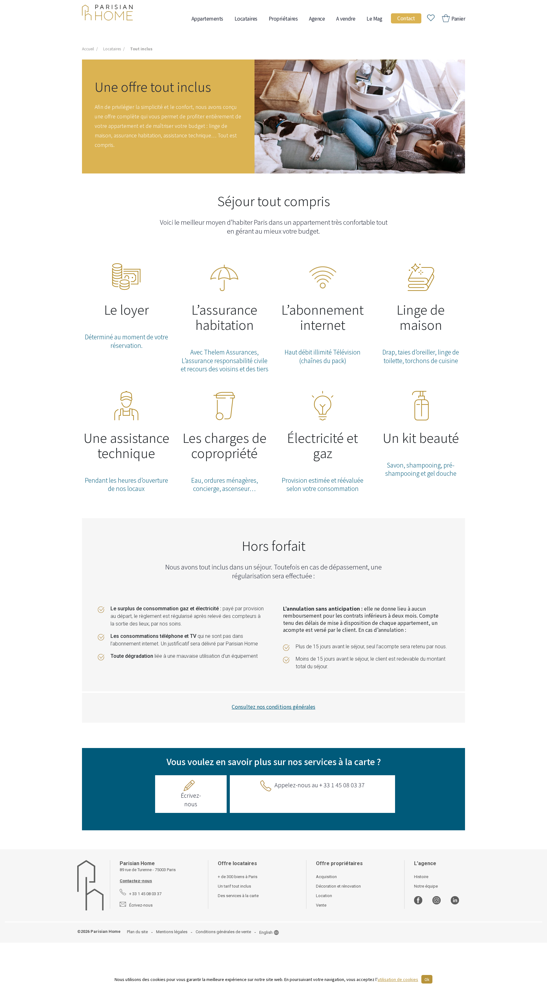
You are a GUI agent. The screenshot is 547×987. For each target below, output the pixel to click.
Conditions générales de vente (223, 931)
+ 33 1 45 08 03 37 (145, 893)
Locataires (246, 18)
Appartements (207, 18)
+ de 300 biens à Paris (237, 876)
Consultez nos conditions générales (273, 706)
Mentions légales (171, 931)
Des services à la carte (238, 895)
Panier (457, 18)
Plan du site (137, 931)
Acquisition (326, 876)
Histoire (421, 876)
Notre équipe (426, 886)
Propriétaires (283, 18)
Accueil (88, 48)
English (266, 932)
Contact (406, 18)
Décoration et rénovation (338, 886)
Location (324, 895)
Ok (426, 979)
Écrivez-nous (191, 799)
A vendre (345, 18)
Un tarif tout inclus (234, 886)
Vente (321, 905)
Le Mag (374, 18)
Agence (317, 18)
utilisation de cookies (398, 979)
